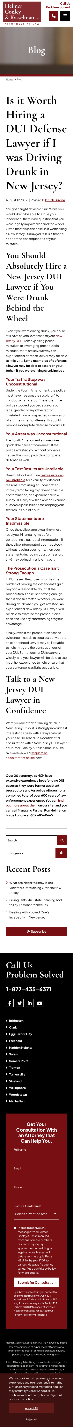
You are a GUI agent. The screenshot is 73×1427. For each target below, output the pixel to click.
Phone (18, 1187)
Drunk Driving (55, 200)
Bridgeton (16, 1020)
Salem (13, 1054)
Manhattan (17, 1101)
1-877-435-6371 (28, 989)
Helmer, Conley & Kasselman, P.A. (24, 1342)
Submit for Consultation (36, 1282)
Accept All (31, 1408)
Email (17, 1168)
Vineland (15, 1081)
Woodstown (18, 1094)
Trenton (14, 1067)
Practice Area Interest (27, 1206)
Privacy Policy (21, 1314)
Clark (13, 1027)
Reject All (31, 1419)
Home (9, 79)
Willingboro (17, 1087)
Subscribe (38, 931)
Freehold (15, 1040)
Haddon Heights (20, 1047)
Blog (20, 79)
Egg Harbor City (20, 1034)
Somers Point (18, 1061)
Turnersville (17, 1074)
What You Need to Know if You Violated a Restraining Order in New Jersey (35, 888)
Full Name (20, 1149)
